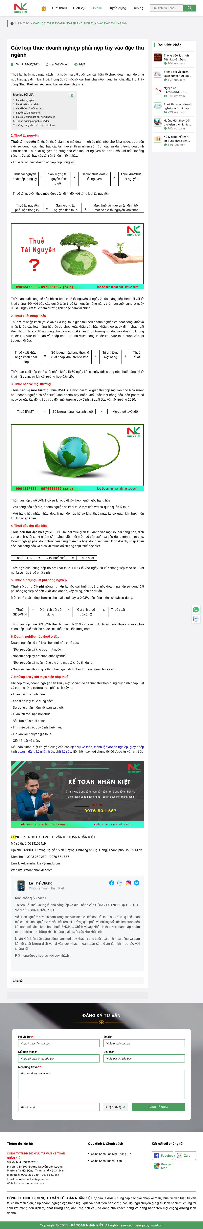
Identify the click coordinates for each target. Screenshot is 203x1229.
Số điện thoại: (27, 1051)
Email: (107, 1036)
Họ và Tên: (26, 1036)
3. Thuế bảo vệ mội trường (28, 108)
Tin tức (96, 8)
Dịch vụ (79, 8)
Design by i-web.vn (148, 1225)
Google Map (166, 1166)
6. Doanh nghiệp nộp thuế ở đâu (31, 121)
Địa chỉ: (108, 1051)
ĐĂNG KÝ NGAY (158, 1106)
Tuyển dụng (117, 8)
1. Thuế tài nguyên (23, 100)
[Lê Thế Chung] (21, 886)
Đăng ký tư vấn (102, 1015)
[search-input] (166, 7)
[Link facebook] (111, 882)
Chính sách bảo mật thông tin (111, 1153)
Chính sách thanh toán (106, 1160)
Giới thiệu (59, 8)
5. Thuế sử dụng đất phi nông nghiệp (34, 116)
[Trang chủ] (43, 8)
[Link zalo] (120, 882)
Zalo (187, 1155)
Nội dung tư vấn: (29, 1067)
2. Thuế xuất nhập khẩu (26, 104)
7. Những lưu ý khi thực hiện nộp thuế (34, 125)
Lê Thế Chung (41, 883)
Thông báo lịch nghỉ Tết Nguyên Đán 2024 (176, 59)
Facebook (167, 1155)
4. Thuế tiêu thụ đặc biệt (26, 112)
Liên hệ (137, 8)
